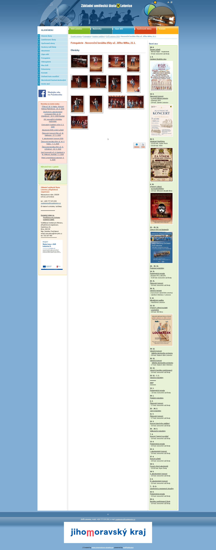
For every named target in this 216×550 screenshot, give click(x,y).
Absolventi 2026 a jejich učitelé (53, 130)
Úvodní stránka (76, 36)
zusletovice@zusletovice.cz (51, 203)
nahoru (136, 146)
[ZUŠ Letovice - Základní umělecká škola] (108, 13)
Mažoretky (97, 29)
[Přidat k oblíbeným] (171, 2)
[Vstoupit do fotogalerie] (52, 180)
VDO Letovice (76, 29)
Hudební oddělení (98, 36)
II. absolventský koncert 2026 (52, 138)
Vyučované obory (144, 29)
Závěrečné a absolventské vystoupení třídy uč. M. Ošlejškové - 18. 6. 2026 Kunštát (53, 114)
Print (143, 146)
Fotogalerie (87, 36)
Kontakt (162, 29)
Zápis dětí (119, 29)
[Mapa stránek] (168, 2)
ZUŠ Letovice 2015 (113, 36)
